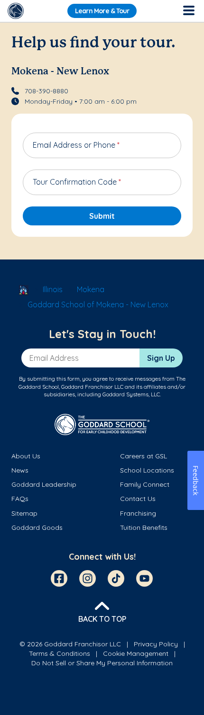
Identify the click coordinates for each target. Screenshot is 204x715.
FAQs (19, 498)
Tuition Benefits (143, 527)
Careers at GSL (143, 456)
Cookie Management (135, 653)
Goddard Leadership (43, 484)
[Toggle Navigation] (188, 11)
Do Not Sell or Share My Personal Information (102, 663)
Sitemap (24, 513)
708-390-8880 (46, 91)
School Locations (147, 470)
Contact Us (138, 498)
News (19, 470)
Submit (102, 216)
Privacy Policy (156, 644)
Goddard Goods (37, 527)
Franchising (138, 513)
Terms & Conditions (59, 653)
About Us (25, 456)
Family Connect (144, 484)
